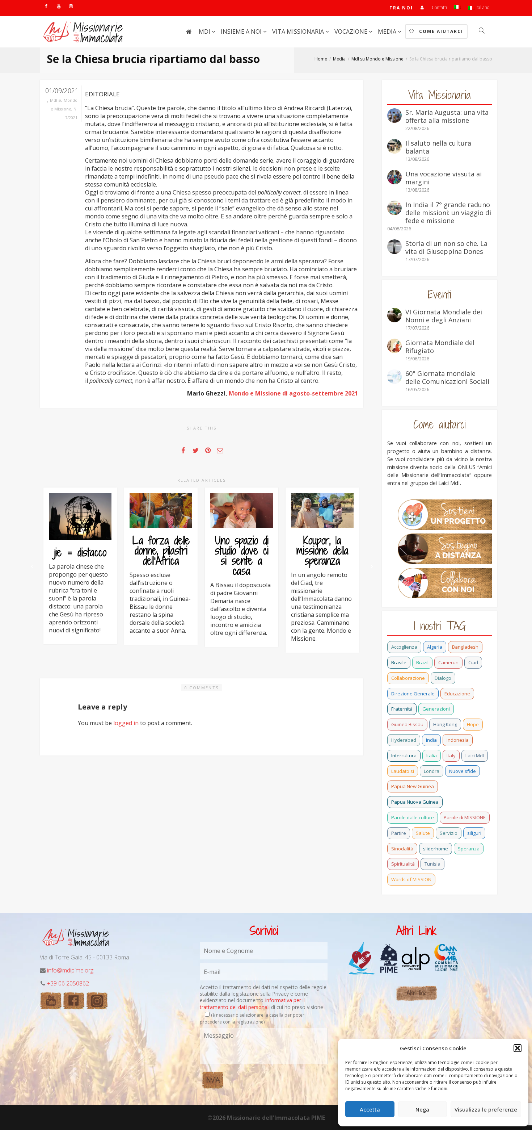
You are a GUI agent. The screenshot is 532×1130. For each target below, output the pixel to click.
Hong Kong (445, 724)
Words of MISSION (411, 879)
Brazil (422, 662)
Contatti (439, 7)
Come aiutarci (440, 31)
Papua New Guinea (412, 786)
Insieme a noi (242, 31)
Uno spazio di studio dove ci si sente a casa (242, 555)
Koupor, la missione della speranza (322, 550)
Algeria (434, 647)
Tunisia (432, 864)
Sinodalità (402, 848)
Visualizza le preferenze (486, 1109)
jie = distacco (80, 552)
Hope (473, 724)
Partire (398, 833)
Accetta (370, 1109)
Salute (423, 833)
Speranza (469, 848)
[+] (80, 516)
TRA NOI (401, 8)
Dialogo (443, 678)
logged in (126, 723)
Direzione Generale (413, 693)
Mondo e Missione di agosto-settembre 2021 (293, 393)
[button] (517, 1048)
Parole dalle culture (412, 817)
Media (388, 31)
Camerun (448, 662)
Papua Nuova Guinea (415, 802)
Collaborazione (408, 678)
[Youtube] (58, 6)
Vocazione (351, 31)
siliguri (474, 833)
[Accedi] (422, 7)
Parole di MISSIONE (465, 817)
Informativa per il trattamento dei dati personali (252, 1003)
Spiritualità (403, 864)
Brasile (398, 662)
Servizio (448, 833)
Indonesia (458, 740)
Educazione (457, 693)
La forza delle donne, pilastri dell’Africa (161, 550)
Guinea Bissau (407, 724)
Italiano (481, 7)
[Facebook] (46, 6)
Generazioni (436, 709)
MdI (205, 31)
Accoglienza (404, 647)
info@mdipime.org (70, 970)
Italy (451, 755)
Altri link (416, 993)
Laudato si (402, 771)
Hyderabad (403, 740)
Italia (431, 755)
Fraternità (402, 709)
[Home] (188, 31)
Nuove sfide (462, 771)
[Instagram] (71, 6)
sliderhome (435, 848)
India (431, 740)
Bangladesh (465, 647)
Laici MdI (474, 755)
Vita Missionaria (298, 31)
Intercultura (404, 755)
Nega (422, 1109)
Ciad (473, 662)
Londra (431, 771)
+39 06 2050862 (68, 983)
